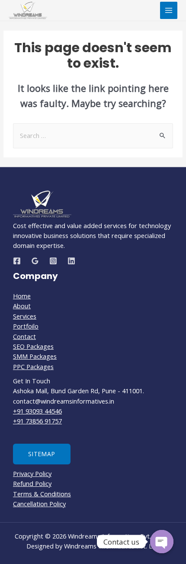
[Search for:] (93, 135)
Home (22, 295)
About (22, 305)
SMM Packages (35, 356)
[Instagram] (53, 261)
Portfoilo (25, 326)
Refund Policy (32, 483)
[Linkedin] (71, 261)
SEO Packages (33, 346)
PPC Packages (33, 366)
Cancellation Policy (39, 503)
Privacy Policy (32, 473)
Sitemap (41, 454)
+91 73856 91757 (37, 421)
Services (24, 316)
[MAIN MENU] (168, 10)
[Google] (35, 261)
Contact (24, 336)
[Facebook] (17, 261)
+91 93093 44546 (37, 411)
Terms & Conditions (42, 493)
